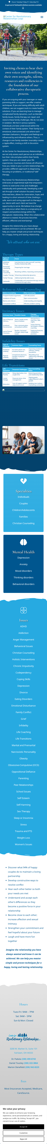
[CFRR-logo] (23, 1033)
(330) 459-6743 (29, 1059)
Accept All (23, 1127)
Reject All (23, 1139)
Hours (23, 1004)
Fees (23, 1081)
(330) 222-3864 (31, 1063)
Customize (23, 1133)
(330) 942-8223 (32, 1067)
